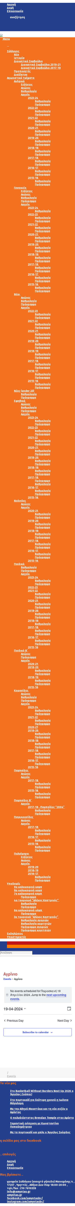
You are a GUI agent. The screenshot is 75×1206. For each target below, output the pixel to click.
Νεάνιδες (20, 500)
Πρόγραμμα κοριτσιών (36, 930)
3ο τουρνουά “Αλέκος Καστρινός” (36, 917)
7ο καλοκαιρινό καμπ (28, 893)
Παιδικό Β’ (21, 650)
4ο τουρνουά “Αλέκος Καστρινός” (36, 900)
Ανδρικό (19, 81)
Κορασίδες (21, 690)
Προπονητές (22, 71)
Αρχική (11, 4)
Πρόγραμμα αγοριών (34, 927)
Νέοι (17, 294)
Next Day (63, 1021)
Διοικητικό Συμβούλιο (28, 61)
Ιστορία (19, 58)
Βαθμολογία (29, 91)
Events (7, 979)
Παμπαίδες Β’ (23, 800)
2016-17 (33, 167)
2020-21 (33, 128)
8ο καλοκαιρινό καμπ (28, 890)
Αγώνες (25, 88)
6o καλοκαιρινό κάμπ (28, 910)
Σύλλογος (13, 51)
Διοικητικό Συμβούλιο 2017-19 (41, 68)
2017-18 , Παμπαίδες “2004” (46, 807)
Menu (6, 39)
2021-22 (33, 118)
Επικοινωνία (15, 11)
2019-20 (33, 137)
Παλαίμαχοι (22, 853)
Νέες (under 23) (24, 391)
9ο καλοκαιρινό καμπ (28, 887)
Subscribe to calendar (35, 1032)
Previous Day (15, 1021)
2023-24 (33, 98)
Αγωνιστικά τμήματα (21, 78)
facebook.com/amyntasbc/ (25, 1198)
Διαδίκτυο (20, 74)
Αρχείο (25, 94)
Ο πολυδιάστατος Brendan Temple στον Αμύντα (42, 1117)
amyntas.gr (14, 1195)
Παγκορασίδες (24, 817)
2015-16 (33, 177)
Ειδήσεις (26, 84)
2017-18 (33, 157)
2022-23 (33, 108)
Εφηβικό (20, 401)
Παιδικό (19, 564)
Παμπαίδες (21, 770)
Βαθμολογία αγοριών (34, 920)
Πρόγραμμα (42, 104)
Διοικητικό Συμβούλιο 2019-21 (41, 64)
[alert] (38, 995)
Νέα (16, 54)
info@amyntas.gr (19, 1191)
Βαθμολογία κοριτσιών (36, 923)
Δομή (10, 7)
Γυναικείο (20, 187)
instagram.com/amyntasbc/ (25, 1201)
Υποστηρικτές (16, 937)
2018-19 (33, 147)
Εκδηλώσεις (15, 933)
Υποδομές (14, 883)
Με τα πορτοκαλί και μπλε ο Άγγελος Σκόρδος (40, 1132)
